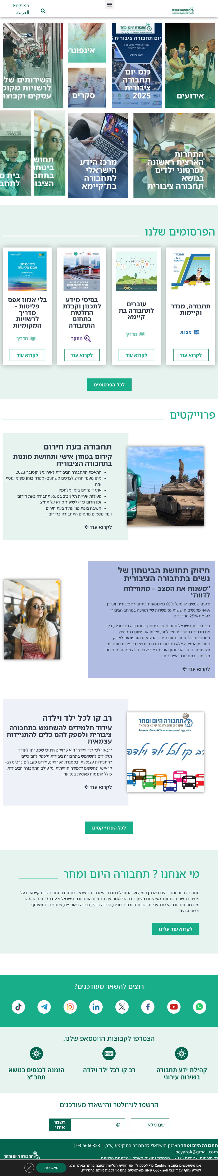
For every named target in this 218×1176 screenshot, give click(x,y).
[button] (109, 4)
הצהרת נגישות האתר (151, 1158)
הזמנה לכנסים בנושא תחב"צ (36, 1074)
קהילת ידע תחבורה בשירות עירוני (181, 1074)
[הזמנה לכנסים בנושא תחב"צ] (36, 1053)
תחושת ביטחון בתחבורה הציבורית (37, 171)
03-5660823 (88, 1145)
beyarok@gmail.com (196, 1152)
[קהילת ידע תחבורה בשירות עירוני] (181, 1053)
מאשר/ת (51, 1167)
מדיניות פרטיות (115, 1158)
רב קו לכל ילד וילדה (109, 1070)
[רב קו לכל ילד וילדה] (109, 1053)
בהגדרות (88, 1170)
